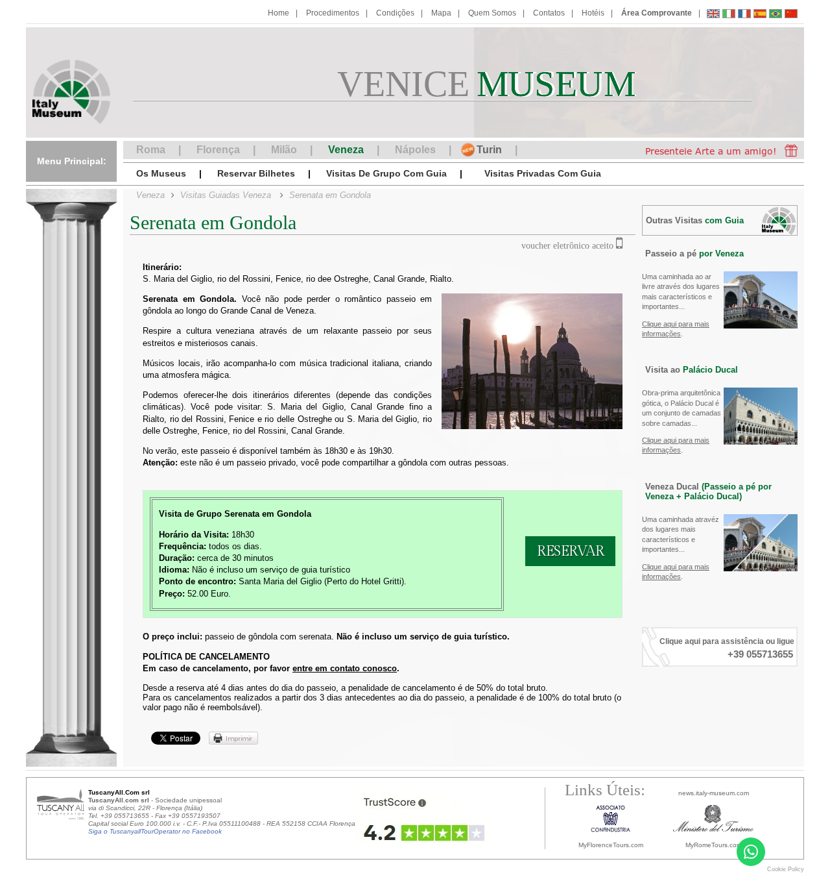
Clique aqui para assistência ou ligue (726, 641)
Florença (218, 149)
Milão (284, 149)
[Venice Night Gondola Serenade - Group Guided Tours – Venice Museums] (713, 15)
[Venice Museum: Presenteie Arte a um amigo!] (721, 150)
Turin (489, 149)
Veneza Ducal (708, 491)
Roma (150, 149)
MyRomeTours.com (713, 844)
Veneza (346, 149)
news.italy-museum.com (713, 793)
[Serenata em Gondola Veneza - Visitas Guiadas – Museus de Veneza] (775, 15)
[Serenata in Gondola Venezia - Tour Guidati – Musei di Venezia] (728, 15)
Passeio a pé (694, 253)
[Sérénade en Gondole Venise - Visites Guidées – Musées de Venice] (744, 15)
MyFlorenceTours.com (610, 844)
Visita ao (691, 370)
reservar (570, 551)
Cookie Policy (785, 869)
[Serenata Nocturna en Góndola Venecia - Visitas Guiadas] (759, 15)
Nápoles (415, 149)
